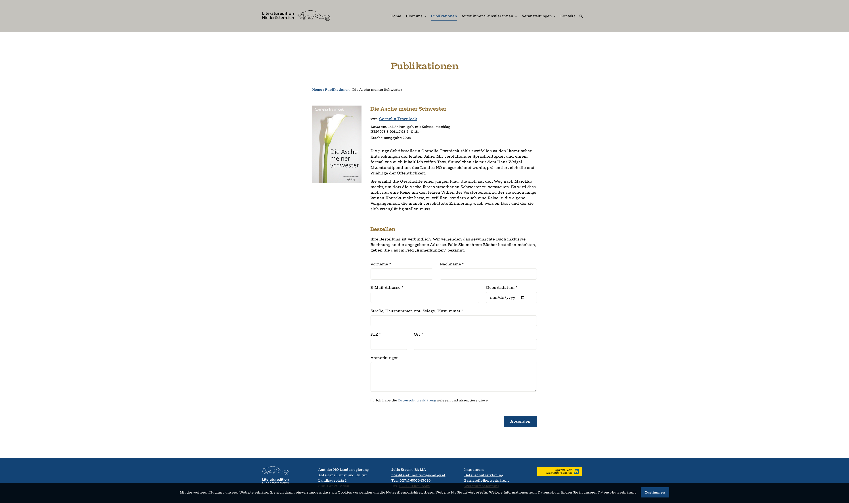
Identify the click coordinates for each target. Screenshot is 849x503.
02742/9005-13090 (415, 480)
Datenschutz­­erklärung (617, 492)
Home (317, 90)
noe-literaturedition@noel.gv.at (418, 475)
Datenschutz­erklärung (417, 400)
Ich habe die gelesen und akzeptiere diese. (432, 400)
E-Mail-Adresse (387, 287)
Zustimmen (655, 492)
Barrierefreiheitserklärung (486, 480)
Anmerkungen (385, 358)
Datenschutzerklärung (483, 475)
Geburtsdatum (501, 287)
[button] (581, 16)
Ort (418, 334)
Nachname (452, 264)
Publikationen (337, 90)
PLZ (376, 334)
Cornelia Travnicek (398, 119)
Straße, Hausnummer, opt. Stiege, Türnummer (417, 311)
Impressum (474, 470)
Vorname (381, 264)
